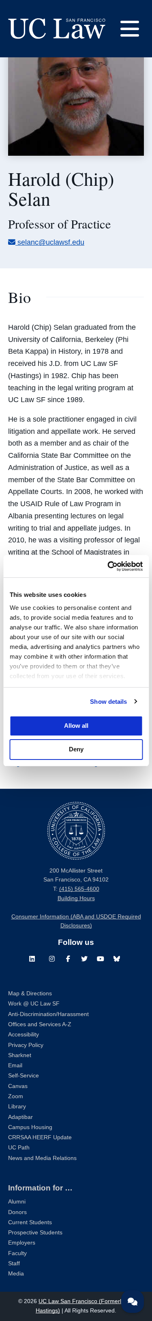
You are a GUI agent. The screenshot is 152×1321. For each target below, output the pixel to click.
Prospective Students (35, 1233)
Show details (108, 701)
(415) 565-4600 (79, 889)
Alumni (17, 1202)
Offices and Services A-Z (39, 1024)
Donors (17, 1212)
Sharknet (19, 1055)
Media (16, 1274)
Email (15, 1065)
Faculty (17, 1253)
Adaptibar (20, 1117)
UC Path (19, 1148)
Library (17, 1106)
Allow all (76, 725)
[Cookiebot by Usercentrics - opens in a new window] (108, 566)
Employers (21, 1243)
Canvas (18, 1086)
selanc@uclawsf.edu (50, 242)
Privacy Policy (25, 1045)
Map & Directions (30, 993)
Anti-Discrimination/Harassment (48, 1014)
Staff (14, 1263)
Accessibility (23, 1035)
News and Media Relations (42, 1158)
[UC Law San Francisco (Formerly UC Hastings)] (56, 28)
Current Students (30, 1222)
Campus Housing (30, 1127)
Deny (76, 749)
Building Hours (76, 898)
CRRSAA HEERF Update (40, 1137)
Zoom (15, 1096)
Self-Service (23, 1076)
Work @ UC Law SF (34, 1004)
